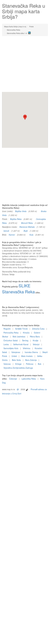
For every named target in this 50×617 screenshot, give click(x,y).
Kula (31, 234)
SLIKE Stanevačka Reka (18, 289)
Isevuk (6, 230)
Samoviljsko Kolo (10, 348)
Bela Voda (16, 360)
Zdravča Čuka (38, 328)
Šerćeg (25, 340)
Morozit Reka (27, 223)
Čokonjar (13, 378)
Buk (39, 363)
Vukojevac (15, 352)
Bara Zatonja (31, 360)
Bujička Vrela (20, 211)
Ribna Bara (35, 336)
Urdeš (14, 356)
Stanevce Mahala (27, 226)
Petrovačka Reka (10, 332)
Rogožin (7, 328)
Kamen (12, 234)
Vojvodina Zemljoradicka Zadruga (18, 367)
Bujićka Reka (16, 219)
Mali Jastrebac (19, 336)
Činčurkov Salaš (10, 340)
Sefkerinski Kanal (20, 344)
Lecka (6, 344)
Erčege (18, 363)
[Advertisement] (25, 64)
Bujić (26, 230)
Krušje (35, 340)
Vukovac (7, 363)
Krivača (26, 332)
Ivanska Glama (31, 352)
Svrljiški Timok (21, 328)
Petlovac (29, 363)
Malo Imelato (27, 356)
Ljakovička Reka (29, 378)
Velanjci (36, 344)
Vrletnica (26, 348)
